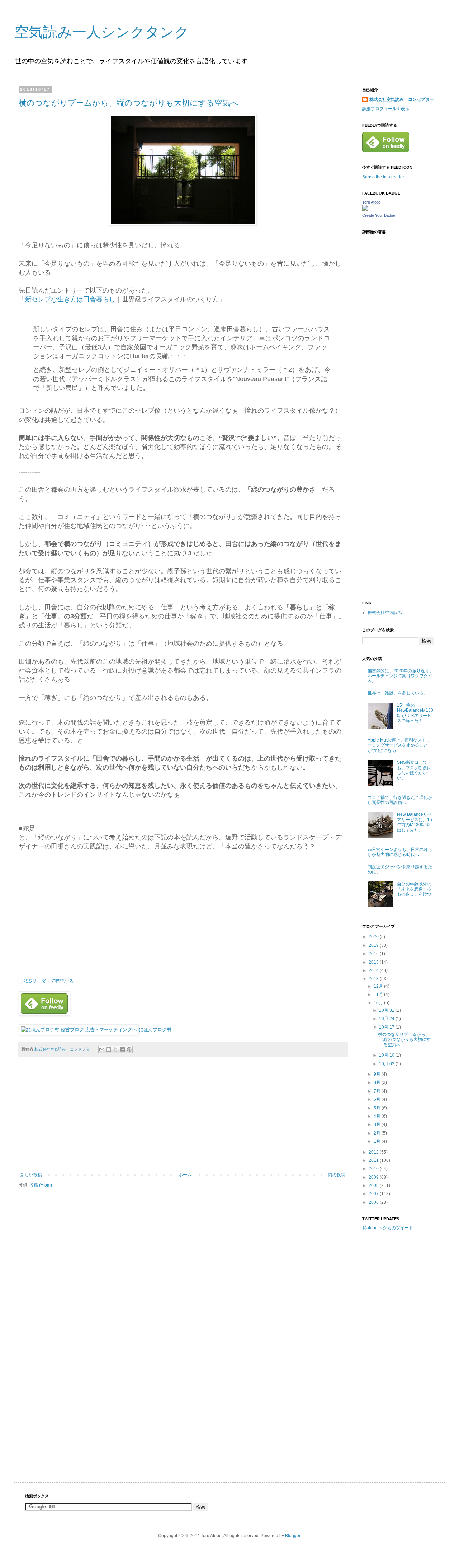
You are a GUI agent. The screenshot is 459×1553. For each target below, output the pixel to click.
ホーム (185, 1174)
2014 (374, 970)
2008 (374, 1185)
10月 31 (387, 1010)
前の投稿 (336, 1174)
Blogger (292, 1535)
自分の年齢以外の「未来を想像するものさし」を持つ (414, 889)
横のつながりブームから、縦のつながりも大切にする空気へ (128, 102)
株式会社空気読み (385, 612)
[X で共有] (115, 1049)
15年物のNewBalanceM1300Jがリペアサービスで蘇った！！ (415, 713)
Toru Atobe (371, 202)
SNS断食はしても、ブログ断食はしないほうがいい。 (414, 770)
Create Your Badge (378, 215)
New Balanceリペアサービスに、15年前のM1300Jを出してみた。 (414, 822)
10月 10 (387, 1055)
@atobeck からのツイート (387, 1227)
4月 (378, 1116)
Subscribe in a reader (383, 176)
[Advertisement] (183, 1118)
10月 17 (387, 1027)
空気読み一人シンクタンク (101, 32)
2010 (374, 1168)
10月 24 (387, 1018)
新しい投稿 (31, 1174)
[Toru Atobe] (365, 209)
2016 (374, 953)
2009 (374, 1177)
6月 (378, 1099)
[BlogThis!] (108, 1049)
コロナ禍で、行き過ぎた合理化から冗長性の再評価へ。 (400, 800)
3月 (378, 1124)
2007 (374, 1193)
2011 (374, 1160)
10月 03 (387, 1063)
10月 (379, 1002)
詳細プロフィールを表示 (386, 108)
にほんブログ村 (155, 1029)
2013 (374, 978)
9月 (378, 1074)
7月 (378, 1091)
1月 (378, 1141)
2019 (374, 945)
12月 (379, 986)
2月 (378, 1133)
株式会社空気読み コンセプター (401, 99)
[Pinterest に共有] (129, 1049)
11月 (379, 994)
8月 (378, 1082)
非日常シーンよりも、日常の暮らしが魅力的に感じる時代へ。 (400, 852)
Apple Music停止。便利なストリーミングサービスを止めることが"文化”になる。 (399, 745)
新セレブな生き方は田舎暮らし (70, 299)
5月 (378, 1107)
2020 (374, 936)
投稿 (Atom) (40, 1185)
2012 (374, 1152)
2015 (374, 962)
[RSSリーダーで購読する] (20, 981)
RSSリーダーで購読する (48, 981)
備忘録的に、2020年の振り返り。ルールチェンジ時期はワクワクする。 (401, 676)
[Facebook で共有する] (122, 1049)
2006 (374, 1202)
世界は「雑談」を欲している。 (398, 693)
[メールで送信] (101, 1049)
